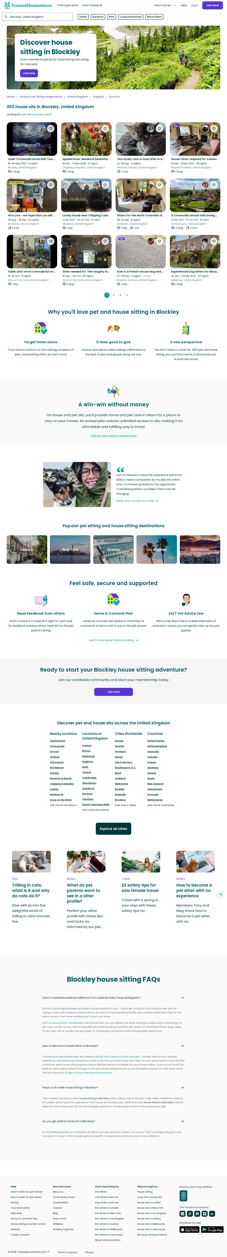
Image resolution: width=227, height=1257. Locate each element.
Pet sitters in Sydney (107, 1224)
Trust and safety (20, 1208)
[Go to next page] (127, 295)
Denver (119, 741)
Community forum (64, 1197)
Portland (120, 751)
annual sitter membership (67, 1023)
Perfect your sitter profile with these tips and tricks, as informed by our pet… (85, 918)
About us (58, 1191)
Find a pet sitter (68, 5)
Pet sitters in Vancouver (109, 1234)
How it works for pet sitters (26, 1197)
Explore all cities (113, 828)
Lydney (54, 789)
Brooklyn (120, 800)
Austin (119, 757)
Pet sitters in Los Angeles (109, 1218)
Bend (118, 773)
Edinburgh (88, 756)
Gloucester (57, 762)
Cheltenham (57, 741)
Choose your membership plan (60, 1056)
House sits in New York (150, 1208)
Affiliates (58, 1224)
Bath (85, 767)
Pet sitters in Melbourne (109, 1229)
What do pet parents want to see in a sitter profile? (83, 893)
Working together (63, 1229)
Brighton (87, 761)
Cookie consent (20, 1234)
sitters (71, 879)
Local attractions (131, 16)
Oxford (86, 772)
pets (15, 879)
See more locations (63, 805)
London (87, 745)
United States (155, 741)
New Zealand (155, 783)
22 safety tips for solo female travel (140, 888)
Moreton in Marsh (61, 778)
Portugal (152, 794)
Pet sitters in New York (108, 1213)
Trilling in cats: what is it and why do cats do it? (31, 891)
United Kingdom (77, 97)
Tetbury (55, 757)
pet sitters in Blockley (36, 114)
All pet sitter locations (107, 1240)
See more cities (125, 805)
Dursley (54, 773)
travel (126, 879)
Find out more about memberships (114, 436)
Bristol (86, 751)
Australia (153, 751)
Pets (111, 16)
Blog (55, 1213)
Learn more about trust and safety (112, 640)
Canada (152, 757)
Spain (150, 778)
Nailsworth (56, 794)
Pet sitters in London (107, 1208)
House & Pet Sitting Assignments (41, 97)
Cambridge (89, 777)
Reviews (15, 1229)
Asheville (120, 794)
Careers (57, 1208)
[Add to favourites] (50, 128)
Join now (29, 73)
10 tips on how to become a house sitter (88, 1072)
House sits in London (149, 1202)
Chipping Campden (62, 783)
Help (184, 5)
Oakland (120, 778)
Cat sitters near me (106, 1197)
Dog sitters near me (106, 1202)
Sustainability (60, 1202)
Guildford (88, 788)
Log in (194, 5)
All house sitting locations (152, 1234)
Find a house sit (92, 5)
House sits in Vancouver (151, 1229)
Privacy (89, 1252)
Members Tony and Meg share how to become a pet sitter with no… (193, 913)
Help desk (16, 1213)
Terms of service (67, 1252)
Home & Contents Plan (24, 1218)
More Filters (154, 16)
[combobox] (37, 17)
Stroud (54, 751)
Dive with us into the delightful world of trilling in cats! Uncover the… (31, 913)
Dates (83, 16)
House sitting (144, 1191)
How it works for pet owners (27, 1191)
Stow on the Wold (61, 800)
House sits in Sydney (149, 1218)
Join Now (212, 5)
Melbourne (121, 783)
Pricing (14, 1202)
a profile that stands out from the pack (116, 1056)
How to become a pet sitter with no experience (194, 891)
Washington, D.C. (125, 767)
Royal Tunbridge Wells (96, 804)
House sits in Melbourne (151, 1224)
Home (11, 97)
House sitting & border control (28, 1224)
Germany (153, 767)
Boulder (120, 789)
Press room (59, 1218)
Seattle (119, 746)
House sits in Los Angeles (151, 1213)
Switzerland (154, 789)
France (151, 762)
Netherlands (155, 800)
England (98, 97)
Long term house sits (149, 1197)
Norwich (87, 794)
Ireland (151, 773)
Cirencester (57, 746)
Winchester (89, 783)
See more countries (160, 805)
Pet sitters (101, 1191)
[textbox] (37, 17)
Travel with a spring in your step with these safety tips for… (140, 905)
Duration (98, 16)
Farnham (87, 799)
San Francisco (123, 762)
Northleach (57, 767)
